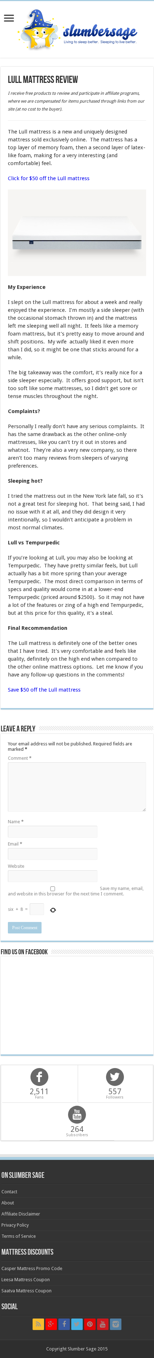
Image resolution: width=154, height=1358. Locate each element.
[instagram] (115, 1324)
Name (16, 821)
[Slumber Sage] (77, 28)
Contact (9, 1191)
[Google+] (51, 1324)
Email (15, 844)
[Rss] (38, 1324)
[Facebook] (64, 1324)
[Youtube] (103, 1324)
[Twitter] (77, 1324)
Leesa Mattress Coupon (25, 1279)
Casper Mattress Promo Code (31, 1268)
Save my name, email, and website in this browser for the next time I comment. (76, 891)
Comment (20, 758)
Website (16, 866)
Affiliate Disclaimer (20, 1214)
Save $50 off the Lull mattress (44, 690)
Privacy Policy (15, 1225)
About (7, 1202)
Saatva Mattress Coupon (26, 1290)
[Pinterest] (90, 1324)
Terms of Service (18, 1236)
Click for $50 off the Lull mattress (49, 178)
